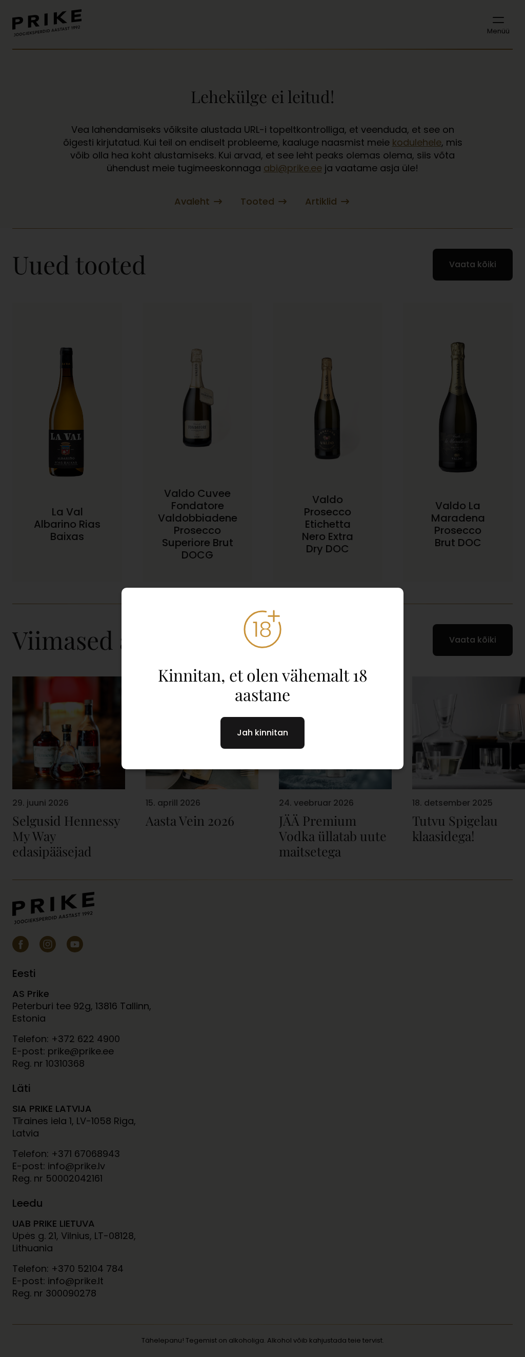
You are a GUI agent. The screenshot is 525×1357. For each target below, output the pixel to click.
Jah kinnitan (262, 733)
